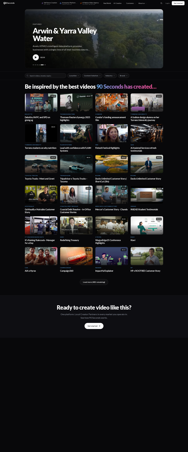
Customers (130, 3)
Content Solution (91, 76)
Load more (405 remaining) (94, 282)
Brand (122, 76)
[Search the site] (161, 3)
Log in (168, 3)
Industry (109, 76)
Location (73, 76)
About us (141, 3)
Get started (178, 3)
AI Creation (118, 3)
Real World (107, 3)
